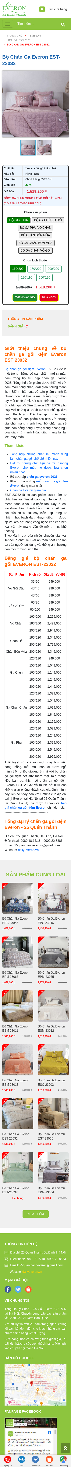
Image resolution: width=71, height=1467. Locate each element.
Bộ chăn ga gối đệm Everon (25, 369)
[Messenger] (35, 1459)
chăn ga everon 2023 (42, 477)
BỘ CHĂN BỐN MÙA (35, 235)
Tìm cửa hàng (57, 9)
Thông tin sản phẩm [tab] (25, 319)
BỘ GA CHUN (18, 220)
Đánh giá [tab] (18, 326)
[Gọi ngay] (7, 1459)
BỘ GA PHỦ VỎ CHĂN (35, 227)
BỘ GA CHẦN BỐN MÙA (35, 242)
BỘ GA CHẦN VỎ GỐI (35, 250)
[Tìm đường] (63, 1459)
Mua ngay (49, 297)
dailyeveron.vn (28, 850)
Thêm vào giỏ (25, 297)
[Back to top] (65, 1448)
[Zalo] (21, 1459)
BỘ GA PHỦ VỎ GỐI (48, 220)
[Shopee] (49, 1459)
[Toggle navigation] (7, 24)
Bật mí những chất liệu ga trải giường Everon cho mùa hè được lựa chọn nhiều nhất (39, 467)
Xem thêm (35, 1214)
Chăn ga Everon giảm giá (28, 490)
